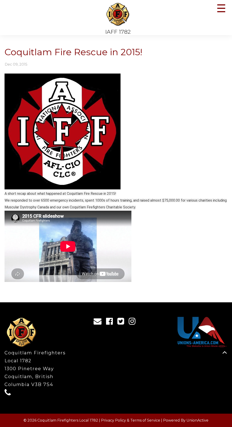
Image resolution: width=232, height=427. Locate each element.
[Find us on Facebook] (111, 322)
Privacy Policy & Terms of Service (130, 420)
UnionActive (197, 420)
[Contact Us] (99, 322)
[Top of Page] (224, 352)
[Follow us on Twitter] (122, 322)
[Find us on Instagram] (133, 322)
